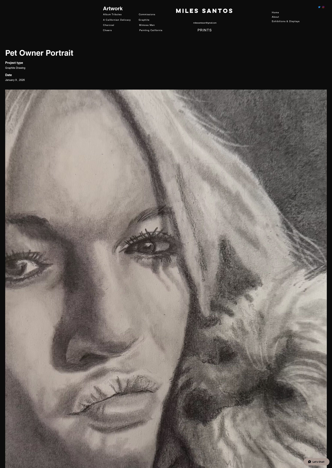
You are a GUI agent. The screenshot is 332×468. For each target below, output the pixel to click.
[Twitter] (319, 7)
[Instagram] (323, 7)
